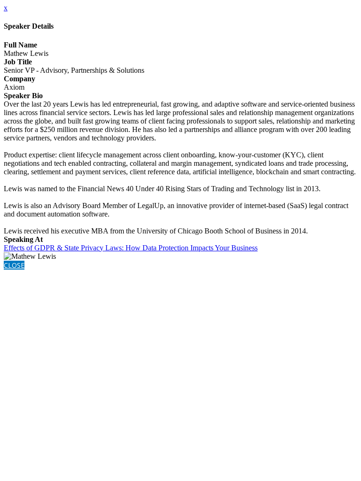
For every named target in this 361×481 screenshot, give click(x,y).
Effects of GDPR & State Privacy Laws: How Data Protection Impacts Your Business (131, 248)
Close (14, 265)
